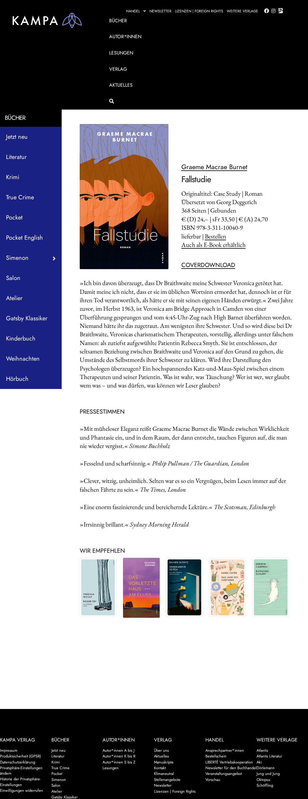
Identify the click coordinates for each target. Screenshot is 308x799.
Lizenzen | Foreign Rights (199, 11)
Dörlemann (266, 768)
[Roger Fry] (98, 587)
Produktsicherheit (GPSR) (20, 756)
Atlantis (262, 750)
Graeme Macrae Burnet (214, 167)
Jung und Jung (268, 773)
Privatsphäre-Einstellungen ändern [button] (21, 770)
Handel (133, 11)
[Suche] (195, 101)
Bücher (118, 20)
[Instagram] (272, 11)
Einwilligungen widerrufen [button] (21, 790)
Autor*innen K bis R (119, 756)
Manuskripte (164, 762)
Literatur (16, 157)
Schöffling (265, 785)
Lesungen (121, 52)
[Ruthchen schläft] (270, 587)
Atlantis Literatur (269, 756)
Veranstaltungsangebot (223, 773)
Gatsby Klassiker (27, 318)
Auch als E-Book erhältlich (213, 245)
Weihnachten (23, 358)
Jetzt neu (17, 136)
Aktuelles (121, 85)
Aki (259, 762)
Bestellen (215, 236)
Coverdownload (208, 265)
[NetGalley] (279, 11)
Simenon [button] (17, 257)
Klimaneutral (164, 773)
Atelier (14, 298)
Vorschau (212, 779)
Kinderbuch (20, 338)
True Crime (20, 197)
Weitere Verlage (242, 11)
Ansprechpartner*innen (224, 750)
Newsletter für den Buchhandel (231, 768)
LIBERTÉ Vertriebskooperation (229, 762)
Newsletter (160, 11)
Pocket (14, 217)
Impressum (8, 750)
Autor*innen (125, 36)
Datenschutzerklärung (17, 762)
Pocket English (24, 237)
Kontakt (160, 768)
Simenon (58, 779)
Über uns (161, 750)
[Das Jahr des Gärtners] (227, 587)
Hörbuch (17, 379)
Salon (13, 278)
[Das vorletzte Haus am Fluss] (141, 588)
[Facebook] (265, 11)
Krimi (12, 177)
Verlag (118, 69)
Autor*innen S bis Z (119, 762)
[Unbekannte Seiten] (184, 587)
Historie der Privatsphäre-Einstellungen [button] (20, 781)
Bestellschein (215, 756)
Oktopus (263, 779)
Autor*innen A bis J (118, 750)
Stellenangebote (167, 779)
